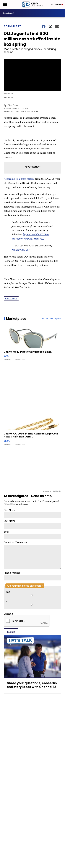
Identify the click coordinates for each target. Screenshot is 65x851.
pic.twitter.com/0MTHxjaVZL (28, 238)
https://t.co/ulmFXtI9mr (36, 234)
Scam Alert (12, 26)
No (7, 601)
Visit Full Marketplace (51, 319)
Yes (7, 591)
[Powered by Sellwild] (57, 491)
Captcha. (8, 613)
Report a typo (11, 298)
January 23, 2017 (21, 249)
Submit (11, 631)
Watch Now (56, 5)
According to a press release (19, 178)
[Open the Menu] (5, 4)
